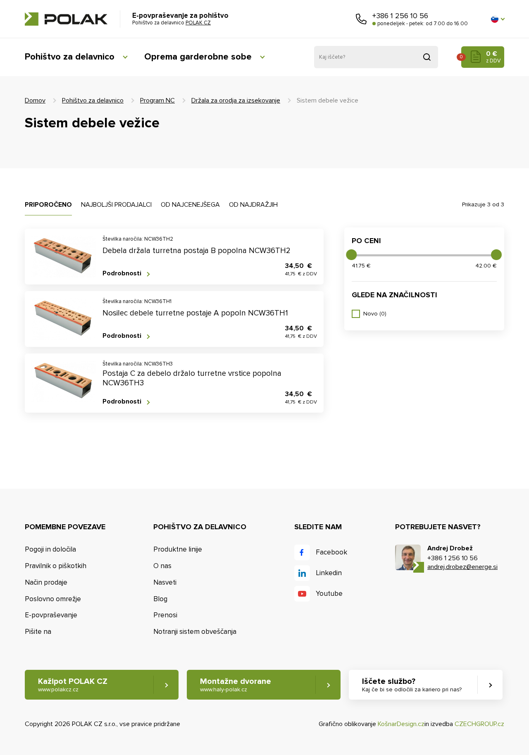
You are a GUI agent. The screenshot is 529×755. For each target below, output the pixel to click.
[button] (497, 19)
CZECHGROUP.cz (479, 724)
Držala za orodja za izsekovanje (235, 100)
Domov (35, 100)
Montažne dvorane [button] (235, 684)
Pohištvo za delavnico (69, 56)
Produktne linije (177, 549)
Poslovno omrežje (53, 599)
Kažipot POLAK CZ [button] (72, 684)
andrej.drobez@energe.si (462, 567)
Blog (160, 599)
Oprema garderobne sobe (198, 56)
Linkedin (329, 573)
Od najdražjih (253, 205)
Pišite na (38, 631)
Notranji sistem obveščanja (194, 631)
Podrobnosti (121, 273)
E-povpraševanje (51, 615)
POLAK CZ (66, 19)
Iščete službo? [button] (412, 684)
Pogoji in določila (50, 549)
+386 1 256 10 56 (400, 15)
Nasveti (164, 582)
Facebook (331, 552)
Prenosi (165, 615)
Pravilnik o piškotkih (55, 565)
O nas (162, 565)
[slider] (351, 254)
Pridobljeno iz (427, 57)
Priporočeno (48, 205)
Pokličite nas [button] (361, 19)
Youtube (329, 593)
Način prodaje (46, 582)
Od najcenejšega (190, 205)
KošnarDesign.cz (401, 724)
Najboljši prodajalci (116, 205)
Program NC (157, 100)
